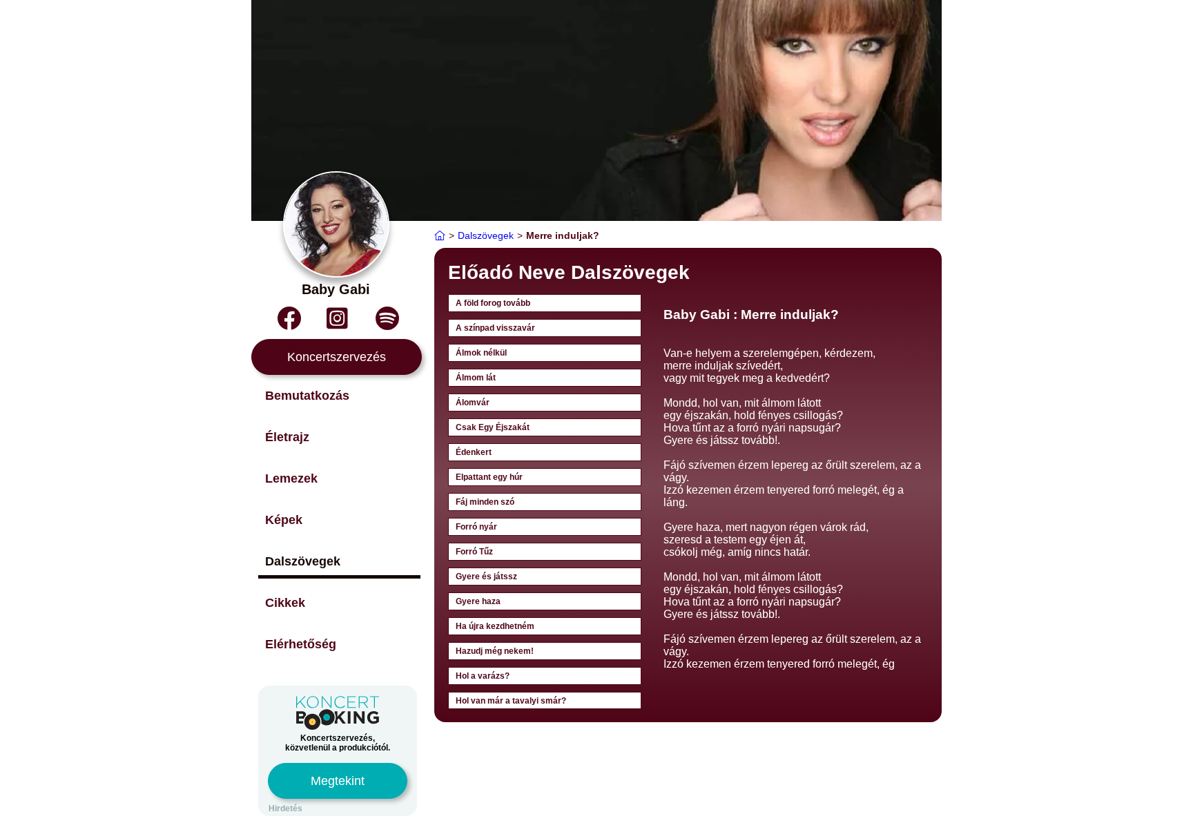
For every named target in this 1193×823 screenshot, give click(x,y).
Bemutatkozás (307, 396)
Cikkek (285, 603)
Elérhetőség (300, 644)
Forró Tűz (474, 551)
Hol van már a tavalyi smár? (511, 701)
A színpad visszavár (495, 328)
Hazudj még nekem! (495, 651)
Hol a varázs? (483, 676)
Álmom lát (476, 378)
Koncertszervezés (336, 357)
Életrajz (287, 437)
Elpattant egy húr (489, 477)
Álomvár (472, 402)
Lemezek (291, 478)
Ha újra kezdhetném (495, 626)
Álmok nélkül (481, 353)
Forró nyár (476, 527)
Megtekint (338, 781)
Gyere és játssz (486, 576)
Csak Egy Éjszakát (493, 427)
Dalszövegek (302, 561)
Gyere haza (478, 601)
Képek (283, 520)
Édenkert (474, 452)
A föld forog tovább (493, 303)
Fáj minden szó (485, 502)
